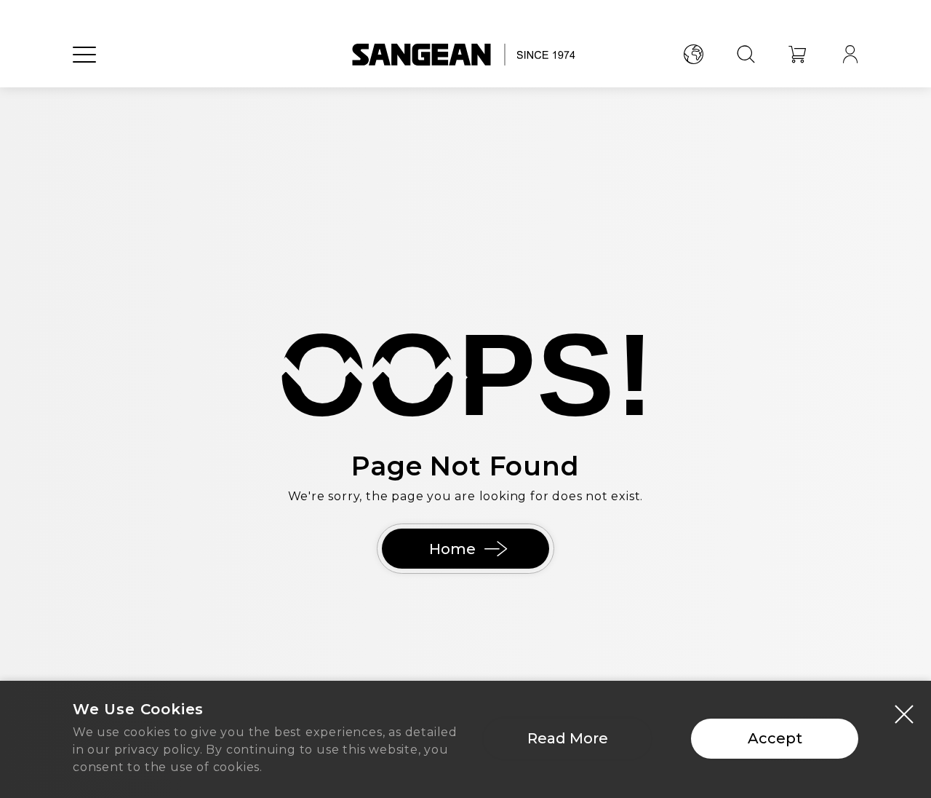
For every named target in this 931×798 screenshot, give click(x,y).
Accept (775, 738)
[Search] (745, 54)
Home (452, 549)
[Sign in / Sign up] (850, 54)
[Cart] (798, 54)
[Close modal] (904, 713)
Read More (567, 738)
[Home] (466, 55)
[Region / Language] (693, 54)
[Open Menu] (84, 54)
